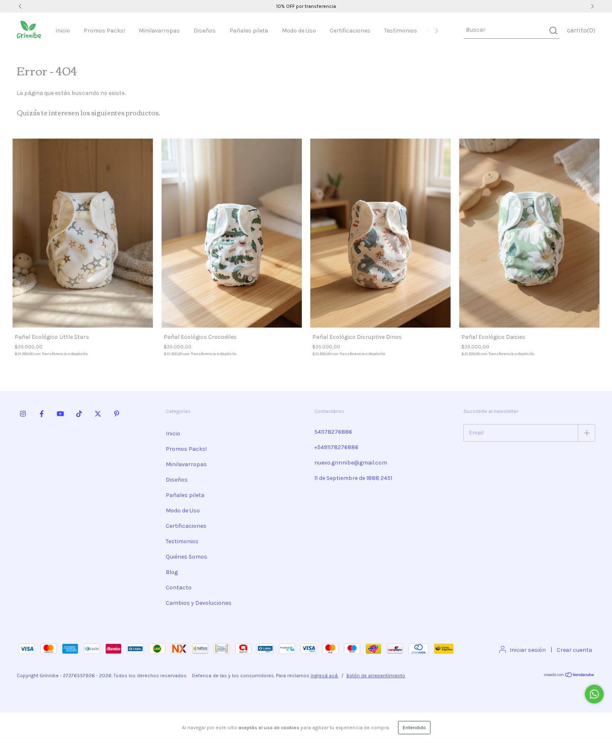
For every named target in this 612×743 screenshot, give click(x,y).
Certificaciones (350, 30)
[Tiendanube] (569, 676)
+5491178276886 (336, 447)
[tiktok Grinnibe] (79, 414)
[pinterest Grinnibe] (116, 414)
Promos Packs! (104, 30)
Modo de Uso (299, 30)
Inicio (62, 30)
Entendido (414, 728)
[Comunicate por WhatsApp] (594, 694)
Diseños (205, 30)
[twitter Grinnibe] (98, 414)
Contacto (179, 587)
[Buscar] (553, 30)
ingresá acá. (324, 675)
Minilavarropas (159, 30)
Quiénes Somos (186, 556)
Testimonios (400, 30)
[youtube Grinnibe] (60, 414)
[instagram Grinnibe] (23, 414)
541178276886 (333, 431)
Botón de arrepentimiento (375, 675)
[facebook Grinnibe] (41, 414)
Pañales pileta (248, 30)
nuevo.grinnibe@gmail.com (350, 462)
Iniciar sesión (528, 650)
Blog (172, 572)
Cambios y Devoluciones (198, 602)
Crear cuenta (574, 650)
